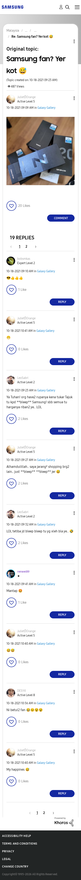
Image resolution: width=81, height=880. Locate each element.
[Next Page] (34, 246)
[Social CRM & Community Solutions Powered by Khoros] (64, 821)
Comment (61, 218)
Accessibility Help (16, 836)
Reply (62, 302)
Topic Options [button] (67, 41)
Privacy (8, 851)
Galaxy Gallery (46, 108)
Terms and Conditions (19, 843)
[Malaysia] (12, 7)
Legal (6, 859)
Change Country (15, 866)
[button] (67, 98)
